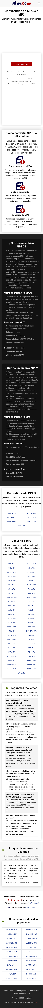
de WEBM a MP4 (12, 956)
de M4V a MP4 (31, 960)
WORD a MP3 (31, 669)
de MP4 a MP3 (11, 930)
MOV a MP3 (31, 618)
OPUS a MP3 (11, 639)
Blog (15, 993)
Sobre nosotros (24, 993)
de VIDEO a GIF (11, 943)
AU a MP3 (11, 589)
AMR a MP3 (12, 580)
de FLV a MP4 (12, 974)
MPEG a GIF (11, 517)
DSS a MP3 (31, 593)
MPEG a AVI (31, 513)
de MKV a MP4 (11, 952)
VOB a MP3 (31, 656)
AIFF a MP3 (12, 576)
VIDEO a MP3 (11, 656)
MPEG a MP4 (31, 521)
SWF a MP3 (12, 652)
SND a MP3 (31, 648)
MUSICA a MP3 (31, 631)
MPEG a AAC (11, 513)
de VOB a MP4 (31, 956)
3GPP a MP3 (31, 564)
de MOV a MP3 (31, 943)
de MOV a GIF (31, 952)
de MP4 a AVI (31, 947)
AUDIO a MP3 (31, 585)
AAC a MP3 (11, 568)
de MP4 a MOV (31, 938)
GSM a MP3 (12, 606)
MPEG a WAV (21, 526)
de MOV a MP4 (11, 947)
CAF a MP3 (11, 593)
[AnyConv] (21, 3)
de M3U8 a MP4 (31, 974)
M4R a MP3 (31, 610)
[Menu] (39, 3)
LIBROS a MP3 (12, 597)
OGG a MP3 (31, 635)
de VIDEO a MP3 (12, 934)
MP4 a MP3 (31, 622)
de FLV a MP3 (31, 969)
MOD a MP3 (12, 618)
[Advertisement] (21, 107)
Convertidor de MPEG (14, 351)
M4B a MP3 (11, 610)
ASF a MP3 (11, 585)
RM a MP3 (31, 643)
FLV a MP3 (11, 601)
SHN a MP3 (11, 648)
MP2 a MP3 (11, 622)
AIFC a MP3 (31, 572)
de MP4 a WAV (11, 969)
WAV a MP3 (11, 660)
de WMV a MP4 (31, 930)
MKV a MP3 (31, 614)
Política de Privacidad (12, 990)
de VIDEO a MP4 (12, 960)
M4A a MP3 (31, 606)
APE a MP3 (31, 580)
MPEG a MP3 (11, 521)
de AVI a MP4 (11, 965)
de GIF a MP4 (31, 978)
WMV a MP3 (11, 669)
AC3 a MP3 (31, 568)
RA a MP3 (11, 643)
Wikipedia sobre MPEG (15, 355)
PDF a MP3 (31, 639)
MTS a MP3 (11, 631)
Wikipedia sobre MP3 (14, 476)
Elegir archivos (21, 64)
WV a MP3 (21, 673)
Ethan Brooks (30, 907)
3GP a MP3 (11, 564)
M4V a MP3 (11, 614)
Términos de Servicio (30, 990)
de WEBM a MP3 (31, 965)
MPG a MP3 (31, 627)
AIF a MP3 (31, 576)
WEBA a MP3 (31, 660)
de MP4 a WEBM (12, 978)
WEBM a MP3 (11, 664)
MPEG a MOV (31, 517)
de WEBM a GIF (31, 934)
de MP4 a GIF (12, 938)
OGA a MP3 (12, 635)
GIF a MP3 (31, 601)
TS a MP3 (31, 652)
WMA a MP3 (31, 664)
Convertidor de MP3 (14, 473)
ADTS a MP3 (11, 572)
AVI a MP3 (31, 589)
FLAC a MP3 (31, 597)
